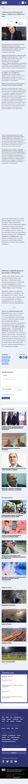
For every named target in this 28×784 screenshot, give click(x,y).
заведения (5, 363)
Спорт (7, 721)
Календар (3, 728)
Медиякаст (9, 719)
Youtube (15, 761)
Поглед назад (18, 721)
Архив (12, 728)
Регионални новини (17, 717)
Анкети (8, 728)
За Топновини (4, 735)
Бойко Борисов (6, 357)
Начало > (3, 7)
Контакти (18, 735)
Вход (23, 3)
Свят (11, 717)
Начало (3, 717)
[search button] (20, 3)
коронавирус (6, 360)
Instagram (11, 761)
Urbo (8, 737)
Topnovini (3, 770)
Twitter (7, 761)
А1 (23, 717)
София (21, 719)
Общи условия (15, 739)
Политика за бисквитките (6, 739)
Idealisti (7, 717)
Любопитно (12, 721)
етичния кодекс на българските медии (13, 771)
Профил (16, 728)
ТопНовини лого (4, 2)
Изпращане (5, 398)
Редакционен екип (11, 735)
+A (7, 24)
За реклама (4, 737)
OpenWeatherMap (16, 777)
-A (10, 24)
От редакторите (15, 719)
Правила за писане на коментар (8, 394)
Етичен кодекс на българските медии (8, 741)
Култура (3, 721)
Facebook (3, 761)
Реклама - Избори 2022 (15, 737)
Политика (3, 719)
